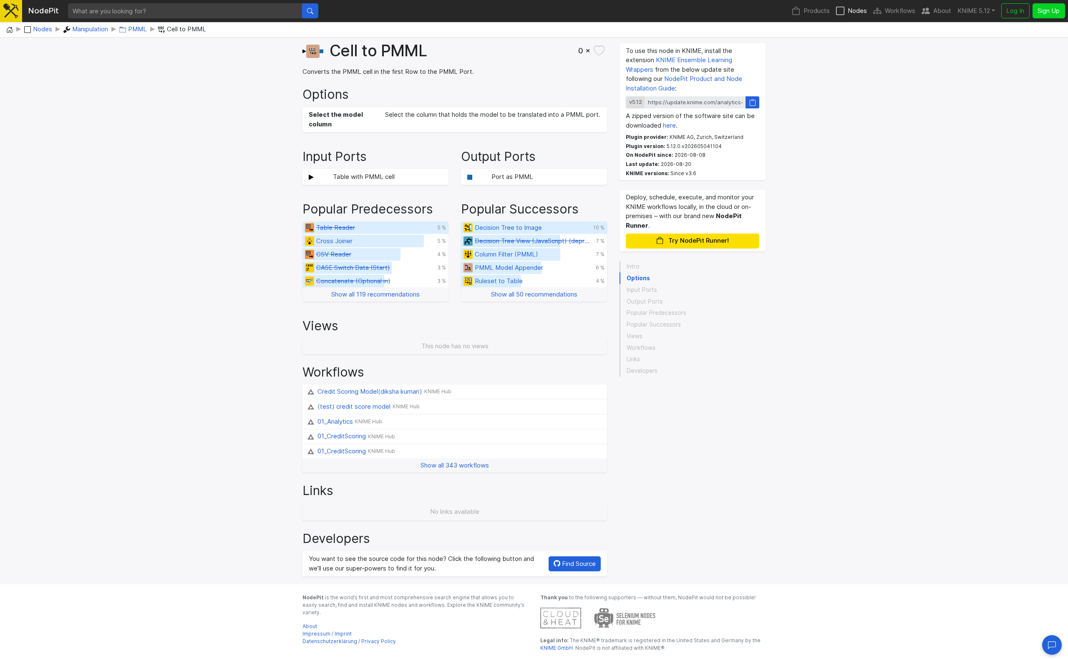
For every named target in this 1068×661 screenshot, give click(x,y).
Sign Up (1049, 11)
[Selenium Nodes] (625, 617)
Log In (1015, 11)
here (669, 125)
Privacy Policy (378, 641)
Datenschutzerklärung (329, 641)
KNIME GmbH (556, 648)
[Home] (9, 30)
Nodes (857, 11)
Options (638, 278)
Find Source (578, 564)
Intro (633, 266)
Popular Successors (654, 324)
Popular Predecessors (656, 312)
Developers (642, 370)
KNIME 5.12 (973, 11)
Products (817, 11)
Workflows (900, 11)
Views (634, 336)
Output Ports (645, 301)
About (942, 11)
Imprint (343, 634)
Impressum (316, 634)
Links (633, 359)
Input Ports (642, 290)
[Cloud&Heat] (560, 617)
